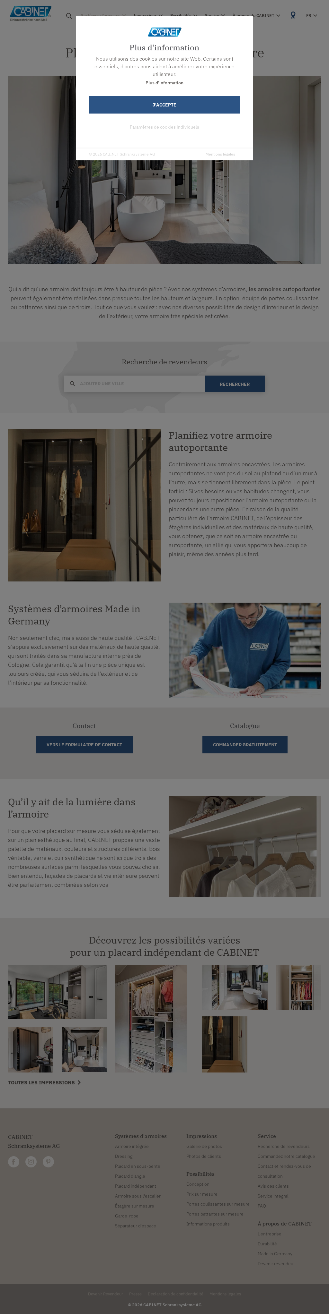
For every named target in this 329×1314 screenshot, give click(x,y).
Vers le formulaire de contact (84, 745)
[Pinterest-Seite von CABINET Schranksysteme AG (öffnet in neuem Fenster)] (48, 1161)
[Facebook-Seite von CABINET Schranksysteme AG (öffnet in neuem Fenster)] (13, 1161)
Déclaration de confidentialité (175, 1294)
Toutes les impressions (42, 1082)
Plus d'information (164, 83)
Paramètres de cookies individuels (164, 127)
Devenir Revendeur (105, 1294)
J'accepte (164, 105)
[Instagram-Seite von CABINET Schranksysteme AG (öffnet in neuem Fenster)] (31, 1161)
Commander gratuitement (245, 745)
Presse (135, 1294)
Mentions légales (220, 154)
